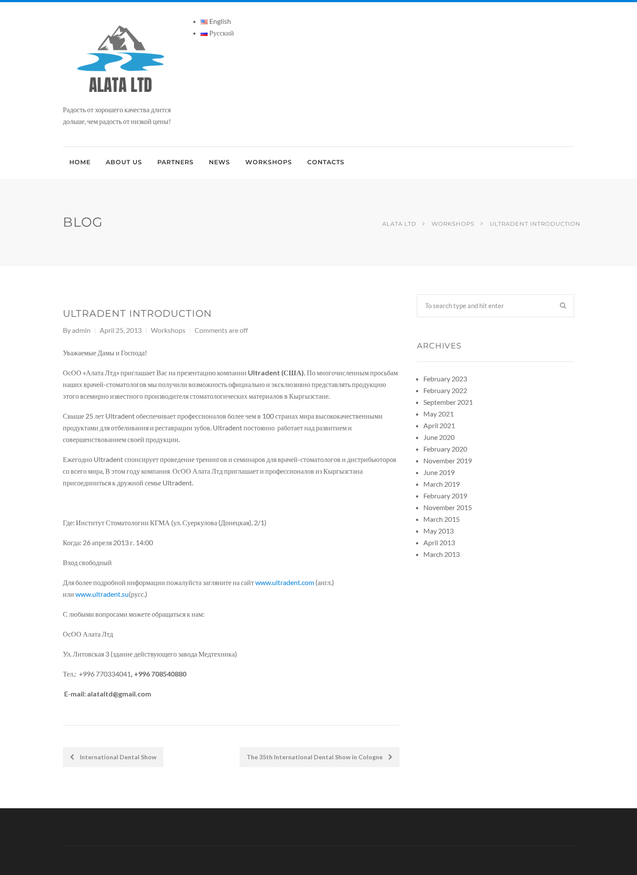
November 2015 (447, 507)
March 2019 (441, 484)
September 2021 (448, 402)
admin (81, 330)
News (219, 162)
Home (80, 162)
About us (124, 162)
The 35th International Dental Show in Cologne (315, 757)
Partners (175, 162)
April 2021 (439, 425)
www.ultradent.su (102, 594)
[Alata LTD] (122, 59)
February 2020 (445, 449)
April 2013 (439, 542)
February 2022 (445, 390)
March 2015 (441, 519)
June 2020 (439, 437)
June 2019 (439, 472)
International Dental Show (117, 757)
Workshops (268, 162)
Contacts (325, 162)
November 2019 (447, 460)
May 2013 (438, 531)
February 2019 (445, 495)
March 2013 (441, 554)
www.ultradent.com (284, 582)
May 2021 (438, 414)
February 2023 (445, 378)
